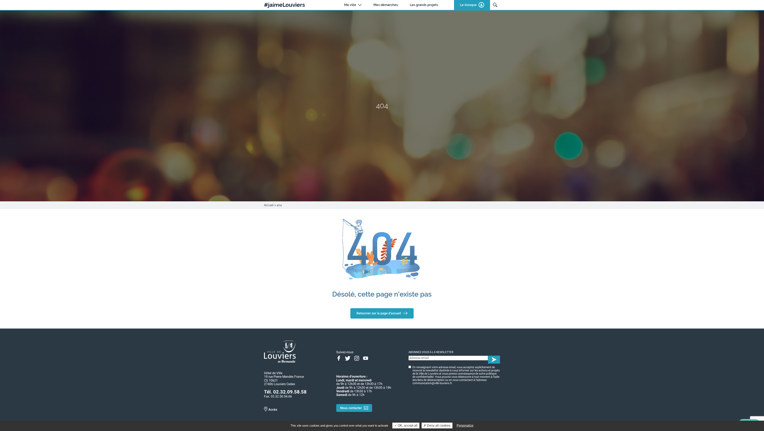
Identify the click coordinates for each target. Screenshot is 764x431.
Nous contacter (351, 408)
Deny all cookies (438, 425)
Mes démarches (385, 5)
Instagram (356, 358)
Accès (272, 409)
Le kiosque (468, 5)
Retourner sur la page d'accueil (379, 313)
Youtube (365, 358)
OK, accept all (407, 425)
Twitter (347, 358)
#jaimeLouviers (284, 5)
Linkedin (374, 358)
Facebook (338, 358)
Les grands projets (424, 5)
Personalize (465, 425)
